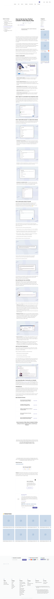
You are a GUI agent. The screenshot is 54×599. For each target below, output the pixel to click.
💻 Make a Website (43, 20)
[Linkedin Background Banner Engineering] (33, 520)
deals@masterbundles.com (38, 582)
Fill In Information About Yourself (8, 25)
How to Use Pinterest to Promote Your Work (25, 413)
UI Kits (20, 595)
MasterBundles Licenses (30, 583)
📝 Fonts (42, 21)
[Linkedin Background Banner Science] (8, 534)
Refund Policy (29, 584)
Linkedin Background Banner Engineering (32, 527)
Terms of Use (28, 585)
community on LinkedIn (26, 381)
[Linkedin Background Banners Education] (21, 534)
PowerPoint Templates (22, 582)
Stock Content (13, 586)
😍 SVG (41, 25)
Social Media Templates (22, 590)
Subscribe (34, 507)
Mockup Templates (21, 594)
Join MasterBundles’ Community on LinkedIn (8, 31)
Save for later (30, 487)
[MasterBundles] (6, 2)
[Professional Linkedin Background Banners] (45, 34)
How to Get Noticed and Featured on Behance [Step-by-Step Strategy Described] (26, 418)
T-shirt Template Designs (22, 583)
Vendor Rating (5, 583)
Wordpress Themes (21, 592)
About (28, 582)
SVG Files (20, 584)
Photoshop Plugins (21, 588)
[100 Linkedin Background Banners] (45, 56)
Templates (46, 40)
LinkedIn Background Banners (45, 62)
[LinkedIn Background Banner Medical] (33, 534)
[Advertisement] (27, 10)
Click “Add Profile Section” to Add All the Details (8, 24)
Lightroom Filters (21, 589)
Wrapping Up (5, 29)
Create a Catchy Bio (6, 20)
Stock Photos (21, 593)
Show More (42, 26)
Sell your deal (5, 582)
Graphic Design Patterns (22, 585)
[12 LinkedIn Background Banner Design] (45, 45)
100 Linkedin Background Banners (20, 527)
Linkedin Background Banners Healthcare (8, 527)
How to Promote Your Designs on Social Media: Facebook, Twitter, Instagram (25, 400)
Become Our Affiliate (6, 584)
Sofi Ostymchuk (24, 494)
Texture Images (21, 586)
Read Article (35, 400)
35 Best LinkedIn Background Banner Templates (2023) (26, 409)
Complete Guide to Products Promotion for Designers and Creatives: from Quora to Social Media (25, 405)
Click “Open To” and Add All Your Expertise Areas (8, 22)
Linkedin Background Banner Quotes (45, 527)
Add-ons (13, 584)
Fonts (12, 583)
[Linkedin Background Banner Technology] (45, 534)
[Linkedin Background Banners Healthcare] (8, 520)
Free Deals (13, 587)
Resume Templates (21, 591)
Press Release (44, 583)
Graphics (13, 582)
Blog (12, 588)
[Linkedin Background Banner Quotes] (45, 520)
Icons (20, 587)
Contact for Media (45, 582)
